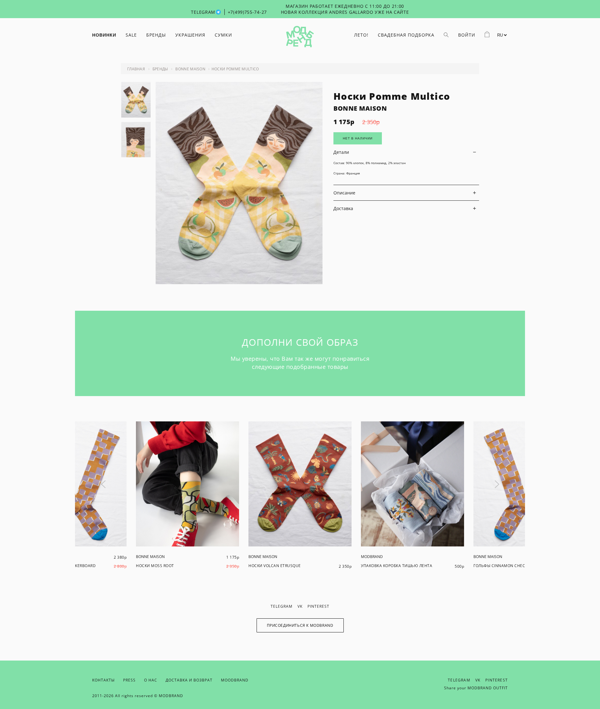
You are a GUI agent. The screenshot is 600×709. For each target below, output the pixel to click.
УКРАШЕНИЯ (190, 35)
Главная (136, 69)
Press (129, 680)
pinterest (318, 606)
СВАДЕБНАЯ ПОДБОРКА (406, 35)
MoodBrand (234, 680)
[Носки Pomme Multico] (239, 282)
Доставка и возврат (189, 680)
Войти (466, 35)
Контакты (103, 680)
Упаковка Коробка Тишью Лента (396, 565)
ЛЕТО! (361, 35)
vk (300, 606)
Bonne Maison (190, 69)
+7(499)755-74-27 (247, 12)
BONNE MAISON (360, 108)
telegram (281, 606)
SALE (131, 35)
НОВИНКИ (104, 35)
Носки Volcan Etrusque (274, 565)
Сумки (223, 35)
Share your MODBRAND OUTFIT (476, 688)
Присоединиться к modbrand (300, 625)
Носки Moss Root (155, 565)
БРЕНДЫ (156, 35)
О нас (150, 680)
